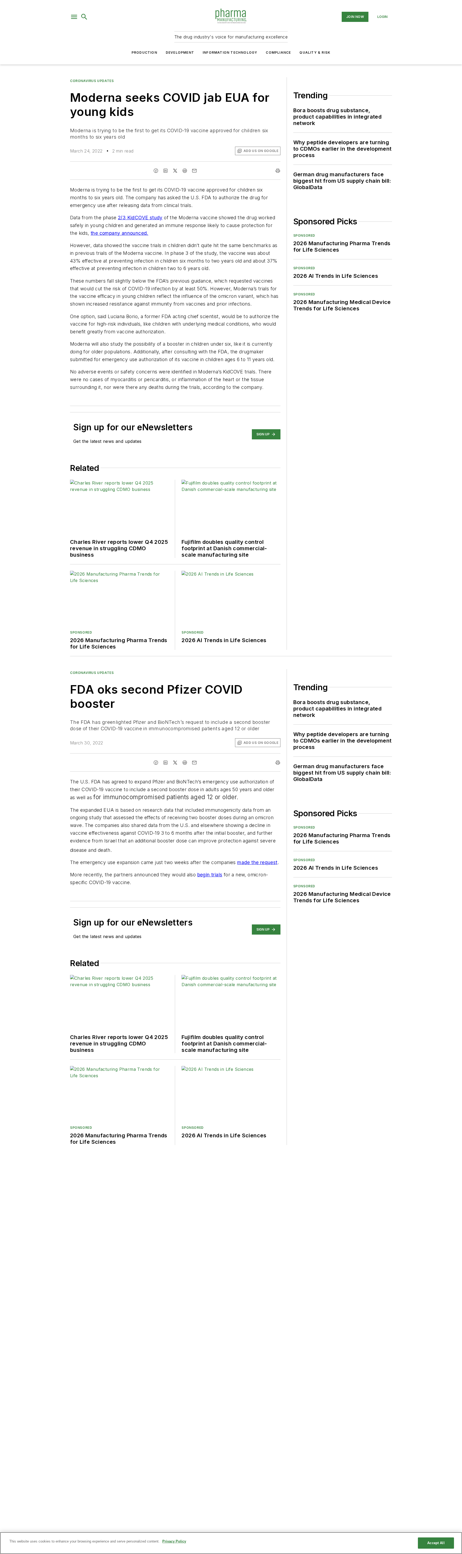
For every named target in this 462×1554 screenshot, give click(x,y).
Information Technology (230, 52)
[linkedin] (165, 170)
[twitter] (175, 170)
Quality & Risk (314, 52)
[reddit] (184, 170)
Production (144, 52)
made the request (257, 862)
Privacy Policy (174, 1541)
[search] (84, 17)
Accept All (435, 1543)
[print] (277, 170)
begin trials (209, 874)
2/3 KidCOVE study (140, 217)
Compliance (278, 52)
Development (180, 52)
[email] (194, 170)
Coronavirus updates (92, 81)
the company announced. (119, 233)
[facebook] (156, 170)
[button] (74, 17)
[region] (231, 1543)
